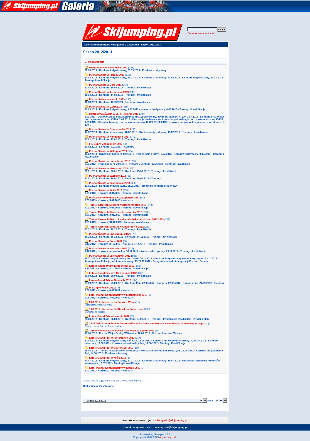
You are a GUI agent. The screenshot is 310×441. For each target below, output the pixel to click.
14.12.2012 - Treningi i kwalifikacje (157, 236)
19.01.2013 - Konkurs (123, 178)
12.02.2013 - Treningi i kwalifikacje (131, 139)
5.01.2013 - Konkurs (121, 200)
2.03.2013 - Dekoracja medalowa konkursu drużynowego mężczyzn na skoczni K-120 (135, 116)
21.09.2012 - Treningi (211, 283)
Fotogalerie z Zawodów (125, 44)
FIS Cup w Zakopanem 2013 (105, 144)
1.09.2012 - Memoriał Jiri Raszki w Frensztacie (116, 309)
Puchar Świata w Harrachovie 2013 (109, 161)
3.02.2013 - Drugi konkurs (100, 164)
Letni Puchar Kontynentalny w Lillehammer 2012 (118, 294)
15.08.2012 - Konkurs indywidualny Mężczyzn (153, 350)
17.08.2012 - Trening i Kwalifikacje (165, 343)
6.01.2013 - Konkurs (96, 200)
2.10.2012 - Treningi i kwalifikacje (128, 268)
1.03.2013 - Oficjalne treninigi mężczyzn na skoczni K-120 (119, 122)
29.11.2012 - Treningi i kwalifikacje (186, 251)
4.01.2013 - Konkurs (96, 214)
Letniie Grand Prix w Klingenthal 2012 (111, 265)
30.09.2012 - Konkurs (97, 275)
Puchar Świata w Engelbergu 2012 (109, 234)
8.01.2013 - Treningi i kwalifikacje (128, 193)
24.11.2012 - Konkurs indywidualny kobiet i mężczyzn (172, 258)
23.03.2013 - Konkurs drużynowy (147, 77)
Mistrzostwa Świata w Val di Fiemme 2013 (113, 114)
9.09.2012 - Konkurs (96, 290)
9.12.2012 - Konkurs (96, 244)
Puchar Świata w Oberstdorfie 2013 (110, 129)
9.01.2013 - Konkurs (96, 193)
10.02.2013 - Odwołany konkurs (103, 154)
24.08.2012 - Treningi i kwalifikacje (157, 319)
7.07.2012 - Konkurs (121, 370)
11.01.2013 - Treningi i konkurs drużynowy (152, 185)
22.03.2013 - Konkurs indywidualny (188, 77)
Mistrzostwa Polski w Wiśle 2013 (108, 67)
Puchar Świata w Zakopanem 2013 (109, 183)
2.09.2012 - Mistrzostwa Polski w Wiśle (112, 302)
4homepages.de (168, 437)
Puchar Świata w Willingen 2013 (108, 151)
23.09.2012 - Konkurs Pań (126, 283)
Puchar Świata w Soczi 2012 (105, 241)
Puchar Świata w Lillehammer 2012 (109, 255)
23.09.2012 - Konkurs (97, 283)
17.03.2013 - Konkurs (97, 87)
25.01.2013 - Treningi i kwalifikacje (157, 171)
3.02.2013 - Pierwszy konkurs (133, 164)
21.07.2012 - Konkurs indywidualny (105, 360)
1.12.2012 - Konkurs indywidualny (105, 251)
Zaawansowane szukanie (200, 33)
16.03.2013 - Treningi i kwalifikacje (131, 87)
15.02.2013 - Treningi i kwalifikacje (188, 132)
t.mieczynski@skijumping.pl (170, 420)
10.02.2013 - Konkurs (97, 146)
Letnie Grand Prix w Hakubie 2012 (109, 316)
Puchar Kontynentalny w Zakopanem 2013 (114, 197)
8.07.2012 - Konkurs (96, 370)
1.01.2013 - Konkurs (96, 222)
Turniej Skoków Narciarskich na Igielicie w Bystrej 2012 (121, 330)
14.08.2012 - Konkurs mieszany (109, 353)
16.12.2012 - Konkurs (97, 236)
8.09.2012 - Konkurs (121, 290)
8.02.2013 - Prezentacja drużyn (141, 154)
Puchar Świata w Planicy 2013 (106, 74)
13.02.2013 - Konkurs (97, 139)
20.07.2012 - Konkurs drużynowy (147, 360)
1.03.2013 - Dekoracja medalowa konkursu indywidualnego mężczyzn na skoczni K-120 (171, 119)
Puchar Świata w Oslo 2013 (105, 84)
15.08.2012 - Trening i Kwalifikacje (105, 350)
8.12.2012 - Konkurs (121, 244)
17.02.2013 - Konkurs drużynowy (104, 132)
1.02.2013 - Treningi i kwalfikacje (171, 164)
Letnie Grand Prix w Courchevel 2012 (111, 347)
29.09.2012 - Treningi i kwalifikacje (131, 275)
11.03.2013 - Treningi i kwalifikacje (131, 102)
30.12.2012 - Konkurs (97, 229)
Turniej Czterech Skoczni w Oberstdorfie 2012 (116, 226)
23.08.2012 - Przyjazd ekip (193, 319)
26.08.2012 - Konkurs (97, 319)
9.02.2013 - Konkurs (122, 146)
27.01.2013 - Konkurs (97, 171)
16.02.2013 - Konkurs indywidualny (145, 132)
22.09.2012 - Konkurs (154, 283)
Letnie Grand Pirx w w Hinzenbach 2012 (113, 273)
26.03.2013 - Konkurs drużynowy (147, 70)
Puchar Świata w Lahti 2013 (105, 106)
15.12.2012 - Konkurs (123, 236)
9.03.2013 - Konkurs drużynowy (146, 109)
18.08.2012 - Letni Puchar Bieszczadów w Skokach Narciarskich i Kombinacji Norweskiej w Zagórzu (148, 323)
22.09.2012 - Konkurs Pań (183, 283)
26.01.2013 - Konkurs (123, 171)
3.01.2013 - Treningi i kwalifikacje (128, 214)
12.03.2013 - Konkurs (97, 102)
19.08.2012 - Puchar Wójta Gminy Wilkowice (110, 333)
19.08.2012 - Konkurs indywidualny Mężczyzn (165, 340)
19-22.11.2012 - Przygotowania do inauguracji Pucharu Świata (171, 261)
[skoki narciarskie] (87, 11)
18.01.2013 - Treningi (149, 178)
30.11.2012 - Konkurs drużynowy (145, 251)
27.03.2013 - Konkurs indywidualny (105, 70)
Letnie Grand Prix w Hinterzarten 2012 (111, 337)
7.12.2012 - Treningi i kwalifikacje (153, 244)
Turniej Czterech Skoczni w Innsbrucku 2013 (115, 212)
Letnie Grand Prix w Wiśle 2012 (107, 357)
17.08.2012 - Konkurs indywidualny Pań (120, 343)
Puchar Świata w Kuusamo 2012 (108, 248)
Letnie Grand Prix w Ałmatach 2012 (110, 280)
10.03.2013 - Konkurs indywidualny (105, 109)
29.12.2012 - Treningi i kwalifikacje (131, 229)
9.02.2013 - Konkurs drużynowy (179, 154)
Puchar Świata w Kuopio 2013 (107, 99)
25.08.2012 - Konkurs (123, 319)
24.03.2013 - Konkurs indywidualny (105, 77)
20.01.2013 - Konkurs (97, 178)
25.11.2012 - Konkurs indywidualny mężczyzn (112, 258)
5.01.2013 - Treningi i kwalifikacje (128, 207)
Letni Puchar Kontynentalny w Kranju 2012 (114, 367)
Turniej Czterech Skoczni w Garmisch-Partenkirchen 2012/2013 (126, 219)
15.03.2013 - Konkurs (97, 94)
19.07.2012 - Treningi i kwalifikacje (119, 363)
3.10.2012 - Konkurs (96, 268)
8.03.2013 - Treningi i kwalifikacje (185, 109)
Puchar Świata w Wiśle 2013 (105, 190)
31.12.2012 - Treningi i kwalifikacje (129, 222)
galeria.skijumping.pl (96, 44)
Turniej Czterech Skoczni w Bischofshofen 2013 (117, 204)
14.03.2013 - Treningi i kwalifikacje (131, 94)
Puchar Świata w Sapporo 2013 (107, 175)
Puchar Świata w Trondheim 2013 (109, 92)
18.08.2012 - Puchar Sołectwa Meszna (160, 333)
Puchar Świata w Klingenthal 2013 (109, 136)
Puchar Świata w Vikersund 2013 (108, 168)
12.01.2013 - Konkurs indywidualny (105, 185)
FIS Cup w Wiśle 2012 (102, 287)
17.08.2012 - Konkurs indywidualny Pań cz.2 (111, 340)
